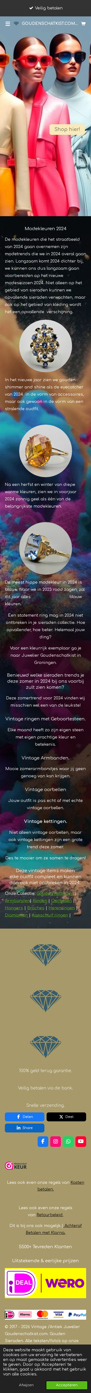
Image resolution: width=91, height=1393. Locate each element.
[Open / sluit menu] (7, 23)
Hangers (14, 908)
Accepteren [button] (67, 1385)
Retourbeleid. (50, 1215)
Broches (35, 908)
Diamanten (16, 915)
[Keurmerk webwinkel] (16, 1172)
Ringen (40, 900)
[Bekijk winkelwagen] (83, 23)
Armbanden (17, 900)
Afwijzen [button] (26, 1385)
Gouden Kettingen (55, 893)
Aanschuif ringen (50, 915)
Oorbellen (61, 900)
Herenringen (62, 908)
